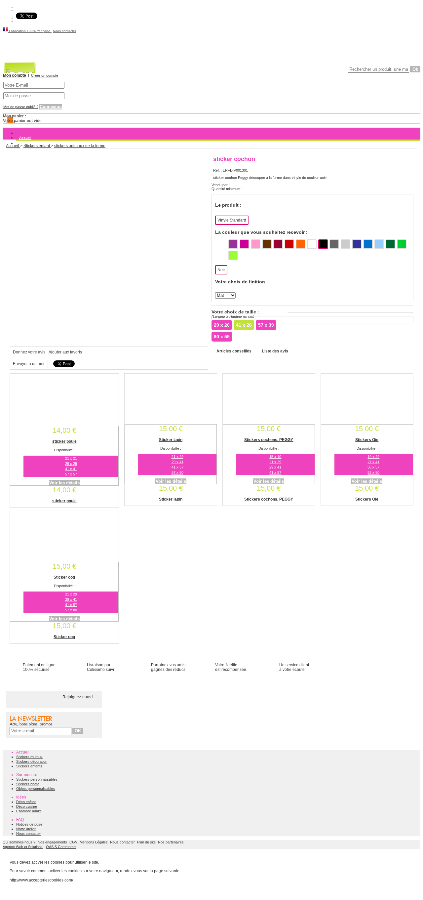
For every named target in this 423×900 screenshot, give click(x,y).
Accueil (25, 138)
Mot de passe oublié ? (20, 107)
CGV (73, 842)
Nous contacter (64, 31)
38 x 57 (373, 467)
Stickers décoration (31, 761)
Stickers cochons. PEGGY (268, 439)
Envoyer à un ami (28, 363)
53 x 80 (373, 472)
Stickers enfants (29, 766)
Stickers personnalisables (37, 779)
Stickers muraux (32, 143)
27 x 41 (373, 462)
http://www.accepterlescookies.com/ (42, 880)
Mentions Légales (94, 842)
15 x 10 (275, 457)
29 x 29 (71, 464)
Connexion (51, 106)
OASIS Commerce (61, 847)
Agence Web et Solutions (23, 847)
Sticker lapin (170, 439)
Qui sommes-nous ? (19, 842)
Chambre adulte (29, 811)
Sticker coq (64, 577)
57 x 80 (177, 472)
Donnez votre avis (29, 352)
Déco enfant (26, 802)
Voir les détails (64, 482)
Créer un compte (44, 75)
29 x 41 (177, 462)
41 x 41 (71, 469)
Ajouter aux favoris (65, 352)
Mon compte (14, 75)
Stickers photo (27, 784)
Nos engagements (53, 842)
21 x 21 (71, 458)
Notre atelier (26, 829)
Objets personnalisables (35, 789)
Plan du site (147, 842)
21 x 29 (177, 457)
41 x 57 (177, 467)
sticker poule (64, 441)
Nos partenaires (171, 842)
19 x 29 (373, 457)
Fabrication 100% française (30, 31)
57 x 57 (71, 474)
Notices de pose (29, 824)
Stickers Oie (366, 439)
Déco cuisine (26, 806)
